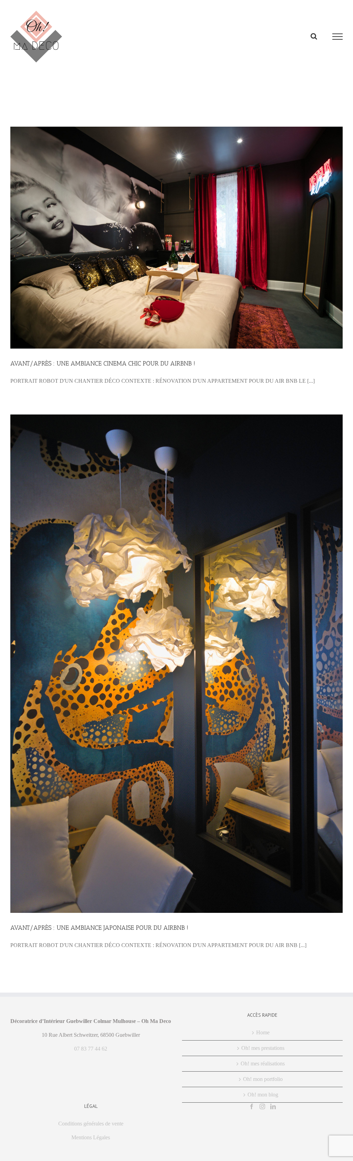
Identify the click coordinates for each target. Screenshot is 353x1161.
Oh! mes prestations (262, 1048)
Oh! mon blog (263, 1094)
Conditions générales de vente (90, 1123)
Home (263, 1032)
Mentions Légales (90, 1137)
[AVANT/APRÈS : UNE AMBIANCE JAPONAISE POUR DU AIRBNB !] (176, 663)
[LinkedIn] (273, 1106)
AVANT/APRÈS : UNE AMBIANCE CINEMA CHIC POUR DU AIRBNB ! (102, 363)
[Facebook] (251, 1106)
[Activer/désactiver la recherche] (314, 36)
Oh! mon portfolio (263, 1079)
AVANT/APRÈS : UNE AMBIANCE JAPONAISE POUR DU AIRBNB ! (99, 927)
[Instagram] (262, 1106)
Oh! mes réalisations (263, 1063)
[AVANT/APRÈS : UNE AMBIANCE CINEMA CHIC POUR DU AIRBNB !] (176, 238)
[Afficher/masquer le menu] (338, 36)
